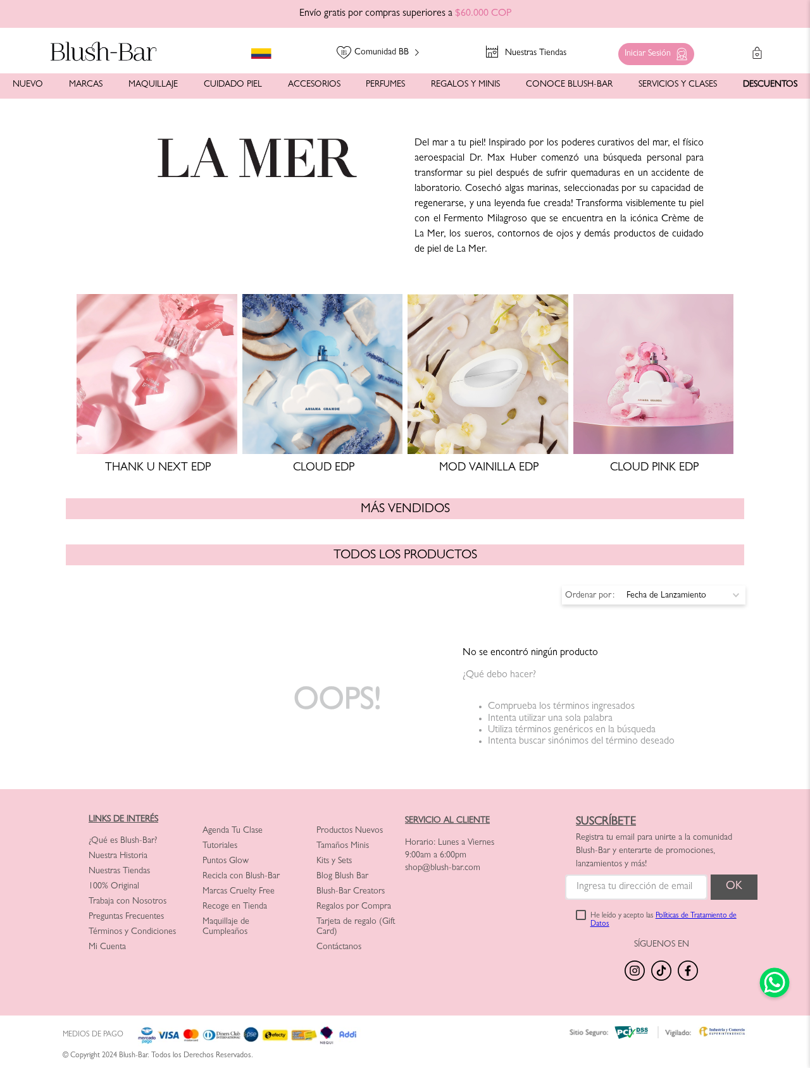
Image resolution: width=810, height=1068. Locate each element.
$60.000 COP (483, 14)
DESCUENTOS (770, 84)
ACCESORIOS (314, 84)
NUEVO (28, 84)
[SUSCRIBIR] (734, 887)
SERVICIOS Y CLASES (678, 84)
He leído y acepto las (663, 920)
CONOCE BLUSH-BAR (569, 84)
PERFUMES (385, 84)
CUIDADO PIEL (233, 84)
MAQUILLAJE (153, 84)
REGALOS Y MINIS (465, 84)
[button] (653, 51)
